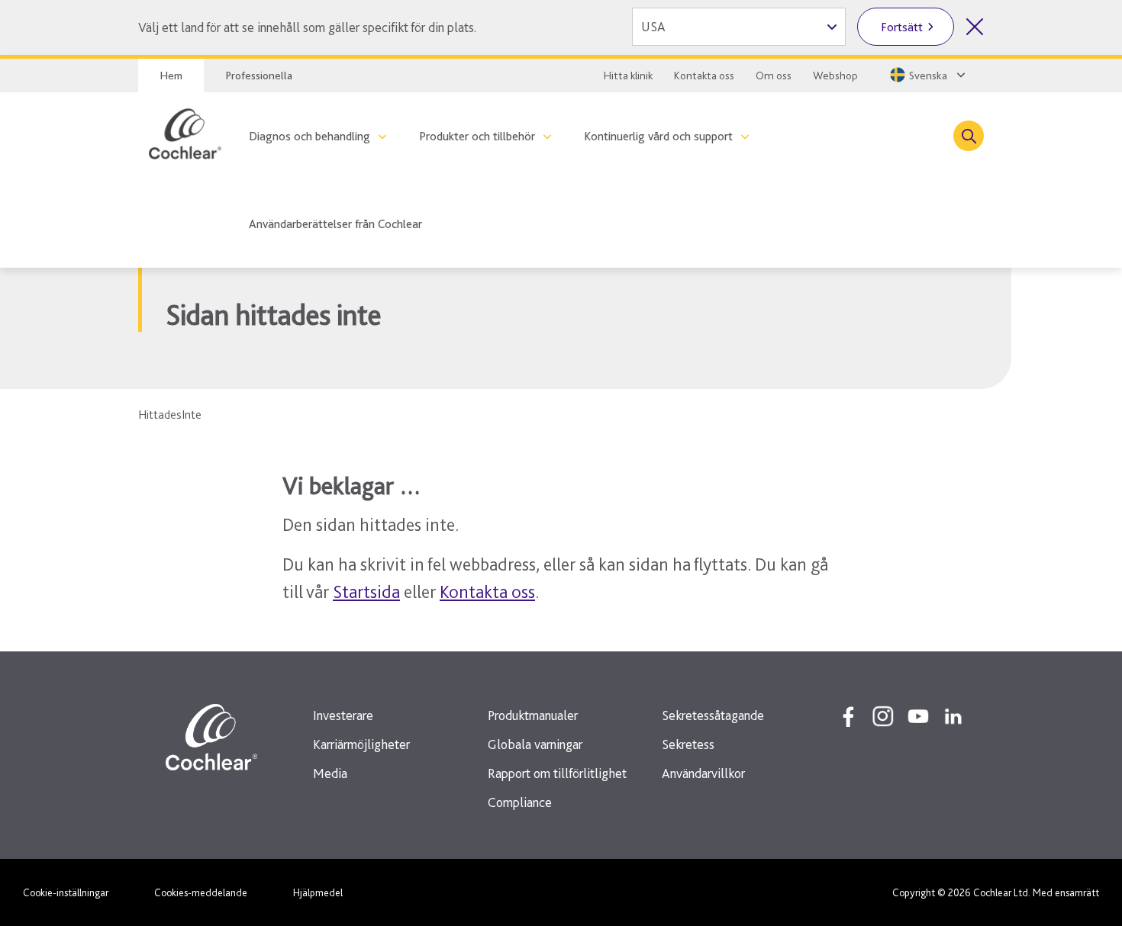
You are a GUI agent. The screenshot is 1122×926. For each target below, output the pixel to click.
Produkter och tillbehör (477, 136)
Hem (171, 75)
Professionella (258, 75)
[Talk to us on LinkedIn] (953, 716)
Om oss (774, 75)
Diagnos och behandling (309, 136)
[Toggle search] (968, 136)
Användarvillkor (703, 773)
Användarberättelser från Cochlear (335, 224)
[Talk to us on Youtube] (918, 716)
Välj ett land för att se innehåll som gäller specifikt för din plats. (307, 27)
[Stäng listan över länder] (975, 27)
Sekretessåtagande (713, 715)
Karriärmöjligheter (361, 744)
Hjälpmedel (318, 892)
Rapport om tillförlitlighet (557, 773)
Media (330, 773)
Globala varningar (535, 744)
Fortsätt (902, 27)
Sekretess (688, 744)
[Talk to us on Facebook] (848, 716)
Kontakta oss (704, 75)
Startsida (366, 591)
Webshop (835, 75)
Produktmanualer (533, 715)
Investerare (343, 715)
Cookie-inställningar (65, 892)
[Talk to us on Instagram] (883, 716)
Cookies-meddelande (200, 892)
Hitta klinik (628, 75)
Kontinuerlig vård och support (658, 136)
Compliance (520, 802)
